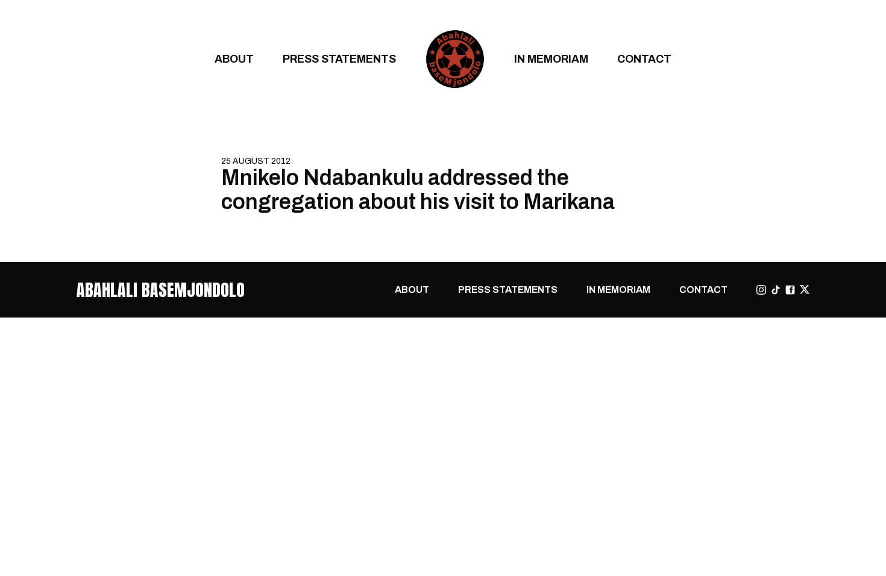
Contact (644, 59)
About (234, 59)
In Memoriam (551, 59)
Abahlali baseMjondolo (161, 289)
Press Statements (339, 59)
